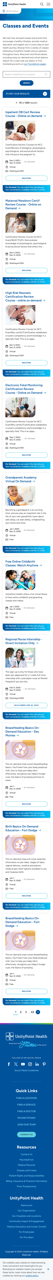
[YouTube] (23, 1064)
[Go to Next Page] (38, 1012)
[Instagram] (30, 1064)
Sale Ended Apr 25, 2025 (26, 705)
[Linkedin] (37, 1064)
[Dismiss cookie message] (48, 1269)
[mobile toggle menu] (42, 4)
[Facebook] (9, 1064)
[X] (16, 1064)
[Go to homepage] (14, 4)
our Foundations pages (35, 64)
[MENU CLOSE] (48, 4)
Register (26, 178)
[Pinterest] (44, 1064)
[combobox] (23, 74)
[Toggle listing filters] (45, 94)
